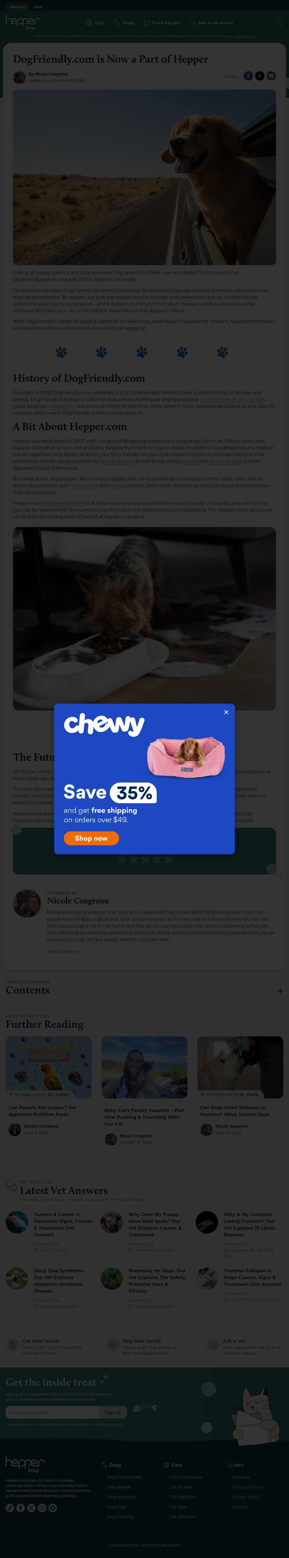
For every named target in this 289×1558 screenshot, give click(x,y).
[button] (226, 712)
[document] (144, 779)
